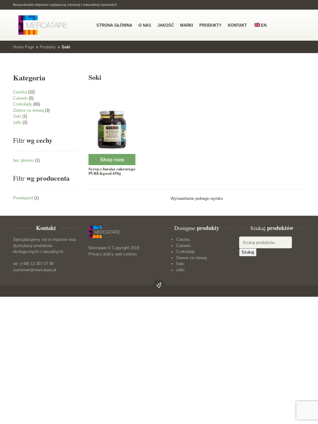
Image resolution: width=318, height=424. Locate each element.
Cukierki (20, 98)
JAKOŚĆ (165, 25)
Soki (17, 116)
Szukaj (248, 252)
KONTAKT (237, 25)
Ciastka (20, 92)
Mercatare (98, 248)
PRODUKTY (210, 25)
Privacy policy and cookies (113, 254)
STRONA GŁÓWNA (114, 25)
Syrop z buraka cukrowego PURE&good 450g (112, 171)
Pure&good (23, 198)
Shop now (112, 159)
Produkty (48, 47)
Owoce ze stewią (28, 110)
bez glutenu (23, 160)
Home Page (23, 47)
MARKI (186, 25)
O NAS (145, 25)
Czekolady (22, 104)
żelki (17, 122)
